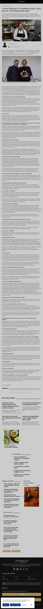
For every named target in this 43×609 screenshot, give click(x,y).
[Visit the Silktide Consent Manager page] (31, 605)
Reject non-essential (15, 604)
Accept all (6, 604)
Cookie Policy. (23, 601)
